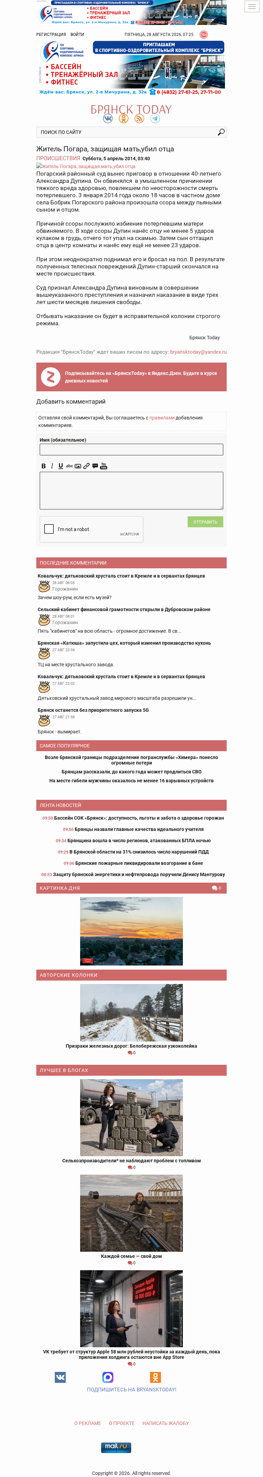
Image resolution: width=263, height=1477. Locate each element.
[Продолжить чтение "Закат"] (131, 931)
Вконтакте (60, 1377)
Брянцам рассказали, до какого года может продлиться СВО (132, 771)
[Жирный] (44, 466)
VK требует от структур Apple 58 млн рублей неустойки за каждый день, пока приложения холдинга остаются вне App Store (131, 1354)
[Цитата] (95, 466)
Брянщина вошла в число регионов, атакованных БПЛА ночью (139, 840)
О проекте (122, 1423)
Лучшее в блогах (64, 1070)
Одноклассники (155, 1377)
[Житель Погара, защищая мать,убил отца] (131, 166)
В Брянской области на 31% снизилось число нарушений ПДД (139, 852)
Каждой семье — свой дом (131, 1256)
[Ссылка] (86, 466)
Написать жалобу (165, 1423)
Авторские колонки (69, 975)
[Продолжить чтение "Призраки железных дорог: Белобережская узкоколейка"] (131, 1013)
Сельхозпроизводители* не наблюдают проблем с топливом (131, 1160)
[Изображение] (78, 466)
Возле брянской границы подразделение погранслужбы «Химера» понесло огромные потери (131, 760)
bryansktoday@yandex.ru (198, 352)
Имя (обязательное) (63, 440)
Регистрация (51, 34)
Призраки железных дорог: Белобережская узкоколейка (131, 1046)
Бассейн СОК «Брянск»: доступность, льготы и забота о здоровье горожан (139, 818)
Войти (77, 34)
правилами (162, 417)
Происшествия (58, 158)
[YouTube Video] (104, 466)
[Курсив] (52, 466)
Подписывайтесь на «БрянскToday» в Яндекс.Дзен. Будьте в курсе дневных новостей (141, 376)
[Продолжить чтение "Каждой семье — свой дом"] (131, 1213)
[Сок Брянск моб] (131, 68)
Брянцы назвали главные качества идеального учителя (139, 829)
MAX (107, 1377)
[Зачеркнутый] (69, 466)
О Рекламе (87, 1423)
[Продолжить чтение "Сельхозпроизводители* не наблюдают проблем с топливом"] (131, 1117)
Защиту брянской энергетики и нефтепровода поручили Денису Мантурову (139, 874)
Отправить (205, 522)
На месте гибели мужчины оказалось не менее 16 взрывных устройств (131, 780)
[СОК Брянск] (131, 12)
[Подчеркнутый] (61, 466)
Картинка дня (60, 888)
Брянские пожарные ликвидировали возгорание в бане (139, 863)
